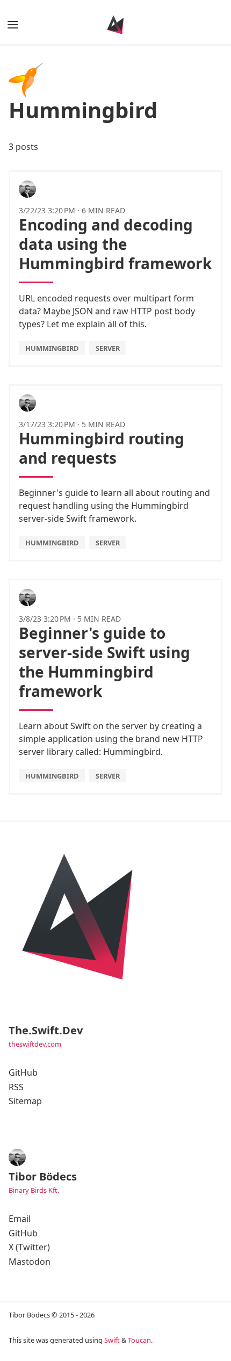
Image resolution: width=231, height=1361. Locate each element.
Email (20, 1219)
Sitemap (25, 1101)
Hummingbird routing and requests (101, 448)
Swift (112, 1340)
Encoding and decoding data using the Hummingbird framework (115, 243)
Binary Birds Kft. (34, 1190)
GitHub (23, 1072)
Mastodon (29, 1262)
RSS (16, 1087)
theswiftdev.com (35, 1044)
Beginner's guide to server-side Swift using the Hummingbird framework (104, 662)
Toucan (139, 1340)
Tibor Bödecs (43, 1176)
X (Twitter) (29, 1247)
